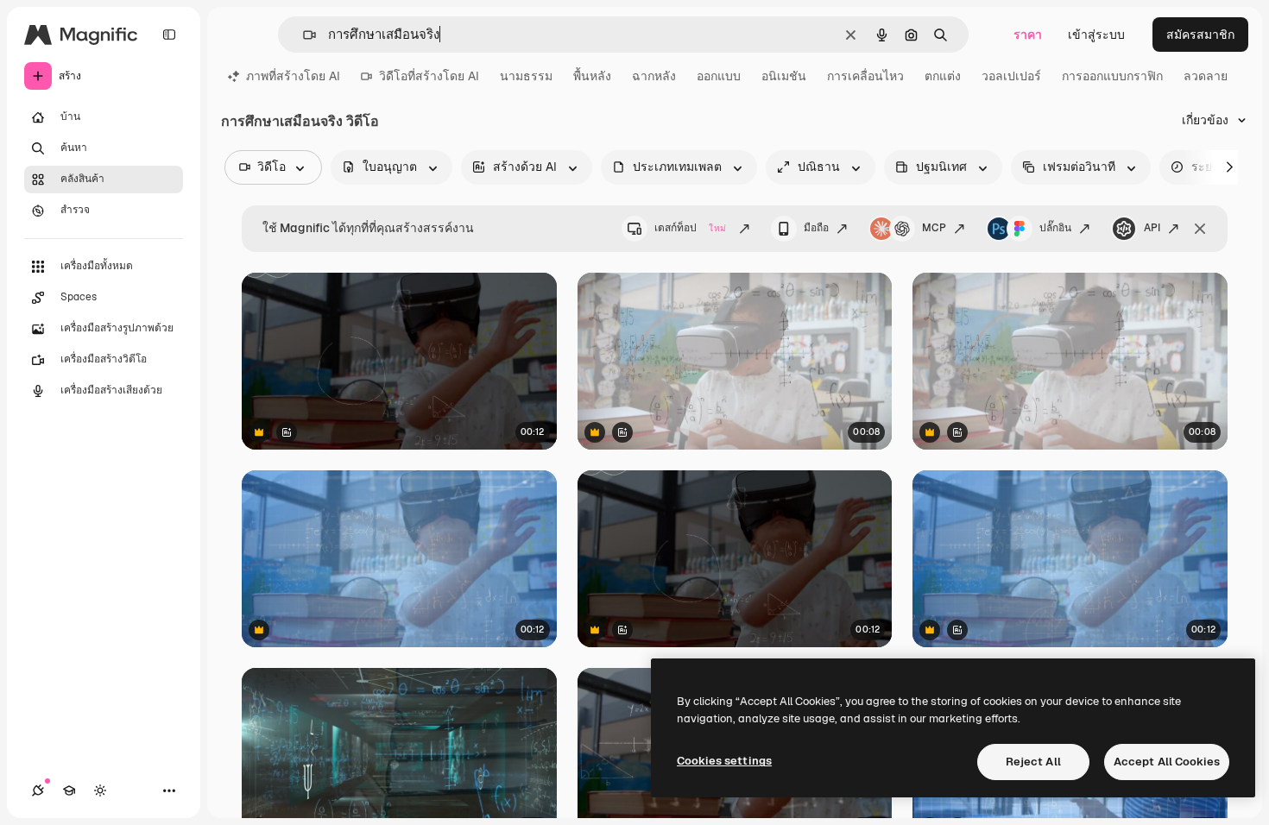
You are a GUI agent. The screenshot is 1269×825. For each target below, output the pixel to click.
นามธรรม (526, 76)
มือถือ (816, 228)
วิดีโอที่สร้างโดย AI (429, 76)
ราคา (1027, 34)
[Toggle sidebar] (169, 34)
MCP (934, 228)
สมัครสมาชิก (1200, 34)
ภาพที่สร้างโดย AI (293, 76)
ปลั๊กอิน (1055, 228)
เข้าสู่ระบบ (1096, 34)
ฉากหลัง (654, 76)
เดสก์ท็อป (690, 228)
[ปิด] (1200, 229)
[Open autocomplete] (302, 34)
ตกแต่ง (943, 76)
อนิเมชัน (783, 76)
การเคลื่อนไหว (865, 76)
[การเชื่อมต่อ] (38, 790)
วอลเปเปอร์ (1011, 76)
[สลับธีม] (100, 790)
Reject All (1033, 761)
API (1152, 228)
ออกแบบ (719, 76)
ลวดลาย (1206, 76)
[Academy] (69, 790)
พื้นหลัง (592, 76)
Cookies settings (724, 760)
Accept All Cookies (1167, 761)
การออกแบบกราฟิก (1112, 76)
